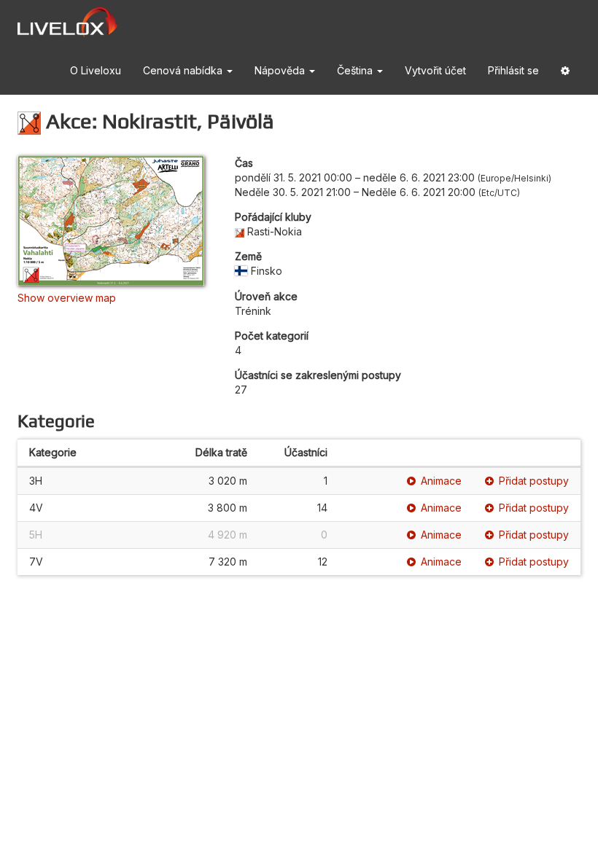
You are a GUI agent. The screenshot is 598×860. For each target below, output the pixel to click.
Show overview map (67, 298)
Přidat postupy (534, 480)
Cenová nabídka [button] (184, 70)
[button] (565, 71)
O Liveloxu (95, 70)
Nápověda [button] (281, 70)
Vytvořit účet (435, 70)
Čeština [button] (356, 70)
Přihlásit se (513, 70)
